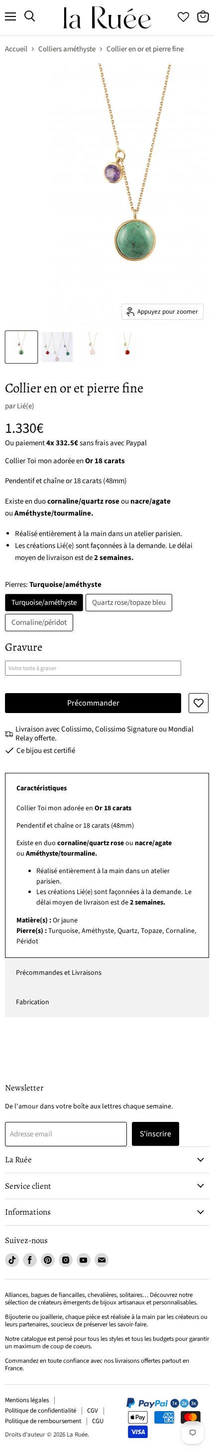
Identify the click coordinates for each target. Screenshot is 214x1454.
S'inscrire (155, 1133)
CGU (98, 1421)
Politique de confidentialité (40, 1410)
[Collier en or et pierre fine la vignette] (21, 347)
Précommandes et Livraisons (59, 973)
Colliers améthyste (67, 49)
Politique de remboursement (43, 1421)
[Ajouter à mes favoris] (199, 703)
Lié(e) (25, 406)
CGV (92, 1410)
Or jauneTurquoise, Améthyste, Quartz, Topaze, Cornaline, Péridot (106, 874)
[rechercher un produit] (29, 16)
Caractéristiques (41, 788)
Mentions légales (27, 1400)
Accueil (16, 49)
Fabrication (32, 1002)
